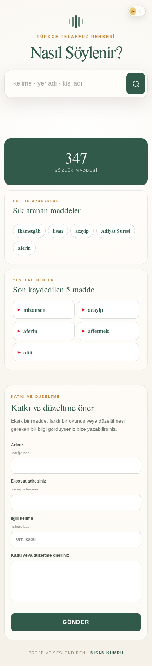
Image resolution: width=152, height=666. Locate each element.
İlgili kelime (22, 522)
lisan (58, 231)
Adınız (21, 448)
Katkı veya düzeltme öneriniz (40, 555)
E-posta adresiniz (28, 485)
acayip (82, 231)
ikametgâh (29, 231)
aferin (24, 248)
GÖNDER (76, 622)
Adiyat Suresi (115, 231)
